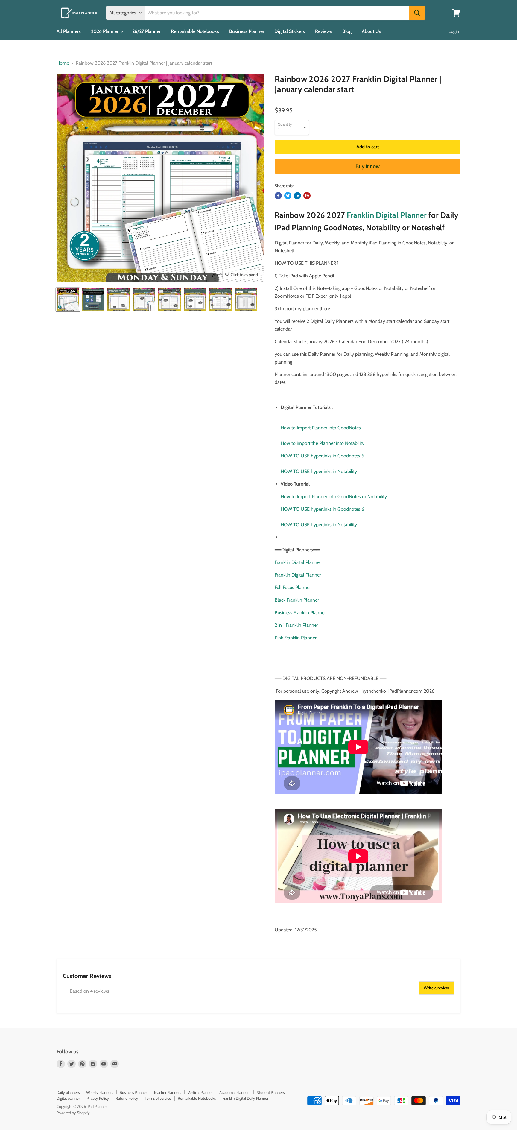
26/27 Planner (146, 31)
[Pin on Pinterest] (307, 195)
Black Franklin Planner (297, 600)
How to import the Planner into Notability (322, 443)
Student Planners (271, 1092)
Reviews (323, 31)
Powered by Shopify (73, 1112)
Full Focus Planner (293, 587)
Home (63, 63)
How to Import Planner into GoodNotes (321, 428)
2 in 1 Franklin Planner (296, 625)
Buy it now (367, 166)
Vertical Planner (200, 1092)
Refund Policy (126, 1098)
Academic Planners (234, 1092)
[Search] (417, 13)
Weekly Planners (99, 1092)
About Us (371, 31)
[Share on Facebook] (278, 195)
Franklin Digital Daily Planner (245, 1098)
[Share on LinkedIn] (297, 195)
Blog (347, 31)
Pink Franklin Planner (296, 638)
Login (453, 31)
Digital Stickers (289, 31)
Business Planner (246, 31)
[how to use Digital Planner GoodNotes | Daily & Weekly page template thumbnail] (93, 299)
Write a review (436, 988)
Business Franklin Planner (300, 612)
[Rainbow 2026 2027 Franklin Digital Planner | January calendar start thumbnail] (68, 299)
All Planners (69, 31)
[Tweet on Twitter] (287, 195)
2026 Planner (105, 31)
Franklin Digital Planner (387, 215)
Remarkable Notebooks (195, 31)
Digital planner (68, 1098)
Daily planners (68, 1092)
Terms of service (158, 1098)
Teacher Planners (167, 1092)
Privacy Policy (97, 1098)
